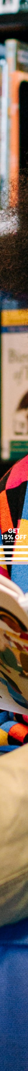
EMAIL (1, 550)
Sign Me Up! (14, 563)
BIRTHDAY (2, 556)
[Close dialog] (26, 3)
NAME (1, 544)
